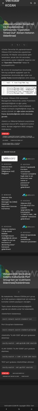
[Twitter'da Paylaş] (19, 409)
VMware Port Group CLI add (11, 376)
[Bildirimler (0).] (34, 3)
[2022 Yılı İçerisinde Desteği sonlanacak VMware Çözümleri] (29, 227)
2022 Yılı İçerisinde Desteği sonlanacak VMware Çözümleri (28, 238)
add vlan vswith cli (18, 373)
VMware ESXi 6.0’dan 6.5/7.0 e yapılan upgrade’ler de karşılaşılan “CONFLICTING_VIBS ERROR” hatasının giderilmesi (28, 211)
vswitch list (25, 376)
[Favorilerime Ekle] (12, 45)
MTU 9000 (5, 140)
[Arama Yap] (31, 3)
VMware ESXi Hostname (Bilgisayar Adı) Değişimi (8, 170)
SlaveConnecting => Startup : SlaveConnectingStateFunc (11, 144)
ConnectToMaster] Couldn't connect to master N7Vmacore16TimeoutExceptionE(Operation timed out (19, 137)
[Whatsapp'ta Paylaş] (31, 409)
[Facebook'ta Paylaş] (6, 409)
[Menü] (3, 3)
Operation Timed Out (17, 140)
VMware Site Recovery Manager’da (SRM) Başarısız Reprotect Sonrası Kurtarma (9, 203)
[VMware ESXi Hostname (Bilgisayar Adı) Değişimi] (10, 158)
